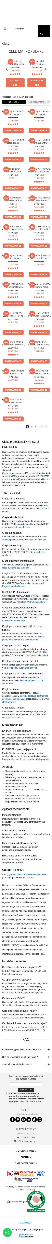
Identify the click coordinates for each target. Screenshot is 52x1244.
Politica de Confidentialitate (31, 1098)
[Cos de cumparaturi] (41, 40)
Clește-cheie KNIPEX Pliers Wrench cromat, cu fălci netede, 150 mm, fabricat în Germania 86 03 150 (39, 314)
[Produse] (42, 29)
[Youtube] (23, 1119)
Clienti (25, 1157)
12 (41, 426)
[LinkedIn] (28, 1119)
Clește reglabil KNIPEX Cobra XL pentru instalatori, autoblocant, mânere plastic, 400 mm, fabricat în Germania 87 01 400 (39, 141)
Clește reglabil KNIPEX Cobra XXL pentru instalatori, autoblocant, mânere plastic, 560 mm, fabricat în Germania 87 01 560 (13, 401)
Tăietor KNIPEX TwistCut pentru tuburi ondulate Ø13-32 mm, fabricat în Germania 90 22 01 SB (39, 343)
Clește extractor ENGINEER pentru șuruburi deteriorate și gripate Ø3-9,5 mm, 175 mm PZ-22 (13, 199)
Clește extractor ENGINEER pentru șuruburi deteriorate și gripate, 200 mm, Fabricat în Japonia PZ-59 (15, 62)
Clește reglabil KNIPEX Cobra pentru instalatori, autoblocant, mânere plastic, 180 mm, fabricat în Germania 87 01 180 (39, 112)
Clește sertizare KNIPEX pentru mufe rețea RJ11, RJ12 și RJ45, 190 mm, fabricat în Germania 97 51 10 (39, 285)
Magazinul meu (24, 1151)
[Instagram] (39, 1119)
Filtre (15, 101)
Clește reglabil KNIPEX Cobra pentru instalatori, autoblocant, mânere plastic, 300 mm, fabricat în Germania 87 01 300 (13, 141)
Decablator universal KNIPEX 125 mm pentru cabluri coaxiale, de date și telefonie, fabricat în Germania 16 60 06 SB (13, 228)
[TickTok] (34, 1119)
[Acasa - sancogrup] (18, 31)
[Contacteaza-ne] (41, 34)
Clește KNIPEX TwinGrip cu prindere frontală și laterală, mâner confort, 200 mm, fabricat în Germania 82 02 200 (39, 228)
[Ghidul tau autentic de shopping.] (26, 1223)
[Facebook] (12, 1119)
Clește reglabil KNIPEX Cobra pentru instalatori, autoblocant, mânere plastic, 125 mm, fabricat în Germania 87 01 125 (13, 256)
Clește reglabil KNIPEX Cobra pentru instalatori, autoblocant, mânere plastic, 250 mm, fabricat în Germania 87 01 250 (37, 62)
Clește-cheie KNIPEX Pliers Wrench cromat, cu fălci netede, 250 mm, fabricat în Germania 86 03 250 (13, 343)
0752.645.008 (27, 1137)
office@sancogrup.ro (27, 1141)
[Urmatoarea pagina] (46, 426)
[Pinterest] (17, 1119)
